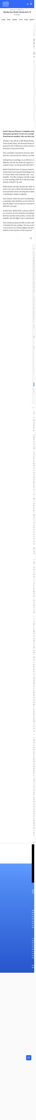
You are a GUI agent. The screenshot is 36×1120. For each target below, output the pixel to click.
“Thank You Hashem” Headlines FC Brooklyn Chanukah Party (34, 675)
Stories (34, 956)
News (8, 20)
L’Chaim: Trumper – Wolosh (34, 587)
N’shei (26, 20)
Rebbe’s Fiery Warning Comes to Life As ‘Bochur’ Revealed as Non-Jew (34, 486)
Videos (34, 954)
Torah (21, 20)
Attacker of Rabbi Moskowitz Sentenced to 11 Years (34, 786)
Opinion (14, 20)
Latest (3, 20)
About (33, 921)
